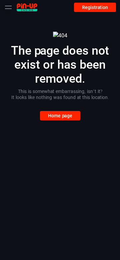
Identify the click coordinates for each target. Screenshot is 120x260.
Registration (95, 7)
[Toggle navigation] (8, 7)
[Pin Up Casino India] (27, 7)
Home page (60, 115)
